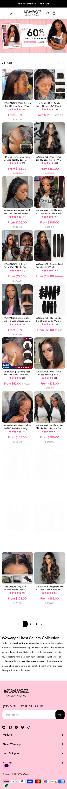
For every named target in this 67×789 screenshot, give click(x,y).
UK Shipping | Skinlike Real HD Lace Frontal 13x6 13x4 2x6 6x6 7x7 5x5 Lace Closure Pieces (17, 373)
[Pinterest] (22, 727)
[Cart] (54, 13)
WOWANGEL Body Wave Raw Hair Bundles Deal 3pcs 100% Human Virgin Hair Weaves (17, 538)
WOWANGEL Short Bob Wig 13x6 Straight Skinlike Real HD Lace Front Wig (48, 538)
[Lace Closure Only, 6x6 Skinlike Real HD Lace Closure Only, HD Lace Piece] (17, 568)
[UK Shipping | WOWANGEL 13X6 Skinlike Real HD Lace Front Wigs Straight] (50, 464)
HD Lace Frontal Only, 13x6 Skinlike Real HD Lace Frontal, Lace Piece (17, 158)
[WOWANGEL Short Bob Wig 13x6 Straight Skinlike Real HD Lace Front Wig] (50, 517)
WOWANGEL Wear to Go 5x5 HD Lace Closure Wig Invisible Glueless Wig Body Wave (49, 158)
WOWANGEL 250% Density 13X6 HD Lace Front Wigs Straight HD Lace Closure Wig (17, 104)
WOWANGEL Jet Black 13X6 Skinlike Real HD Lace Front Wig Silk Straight (49, 427)
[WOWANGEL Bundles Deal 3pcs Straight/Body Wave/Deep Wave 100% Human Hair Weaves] (50, 246)
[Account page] (11, 13)
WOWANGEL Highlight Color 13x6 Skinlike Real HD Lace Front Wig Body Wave (17, 266)
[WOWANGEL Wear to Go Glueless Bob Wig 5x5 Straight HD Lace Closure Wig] (50, 353)
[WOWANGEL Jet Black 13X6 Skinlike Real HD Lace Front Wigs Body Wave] (17, 464)
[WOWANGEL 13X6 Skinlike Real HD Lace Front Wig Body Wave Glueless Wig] (17, 407)
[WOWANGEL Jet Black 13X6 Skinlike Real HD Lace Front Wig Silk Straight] (50, 407)
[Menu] (5, 13)
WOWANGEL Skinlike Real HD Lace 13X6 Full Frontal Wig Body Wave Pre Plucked (49, 212)
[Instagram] (4, 727)
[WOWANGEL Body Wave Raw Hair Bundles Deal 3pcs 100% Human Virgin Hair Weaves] (17, 517)
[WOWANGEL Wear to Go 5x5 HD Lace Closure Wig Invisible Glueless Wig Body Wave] (50, 138)
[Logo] (32, 13)
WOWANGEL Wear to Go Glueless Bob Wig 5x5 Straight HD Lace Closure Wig (48, 373)
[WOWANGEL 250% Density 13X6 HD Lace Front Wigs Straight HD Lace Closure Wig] (17, 84)
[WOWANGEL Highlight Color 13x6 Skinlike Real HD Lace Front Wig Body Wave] (17, 246)
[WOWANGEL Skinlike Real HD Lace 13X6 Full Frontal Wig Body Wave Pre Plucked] (50, 192)
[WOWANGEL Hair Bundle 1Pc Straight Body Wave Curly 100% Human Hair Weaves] (50, 299)
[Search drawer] (47, 13)
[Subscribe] (60, 714)
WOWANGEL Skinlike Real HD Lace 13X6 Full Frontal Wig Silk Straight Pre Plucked (17, 212)
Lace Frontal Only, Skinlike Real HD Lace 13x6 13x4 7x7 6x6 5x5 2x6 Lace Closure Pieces (49, 104)
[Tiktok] (29, 727)
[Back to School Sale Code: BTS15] (33, 3)
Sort (9, 62)
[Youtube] (16, 727)
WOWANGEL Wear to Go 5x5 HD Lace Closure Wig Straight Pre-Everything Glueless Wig (16, 319)
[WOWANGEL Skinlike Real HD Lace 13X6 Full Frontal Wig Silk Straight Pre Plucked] (17, 192)
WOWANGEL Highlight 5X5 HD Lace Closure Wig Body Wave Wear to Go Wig (49, 588)
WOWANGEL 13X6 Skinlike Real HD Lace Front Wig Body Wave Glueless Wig (17, 427)
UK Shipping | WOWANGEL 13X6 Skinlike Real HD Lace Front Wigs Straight (49, 484)
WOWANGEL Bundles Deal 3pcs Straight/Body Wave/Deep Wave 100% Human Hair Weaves (49, 266)
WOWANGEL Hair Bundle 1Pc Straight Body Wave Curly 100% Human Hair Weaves (48, 319)
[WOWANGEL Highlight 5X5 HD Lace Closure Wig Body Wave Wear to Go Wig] (50, 568)
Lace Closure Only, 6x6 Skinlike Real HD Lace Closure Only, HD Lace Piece (15, 588)
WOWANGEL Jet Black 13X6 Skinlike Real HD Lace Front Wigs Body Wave (17, 484)
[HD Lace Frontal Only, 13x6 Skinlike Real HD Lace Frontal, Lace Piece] (17, 138)
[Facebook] (10, 727)
